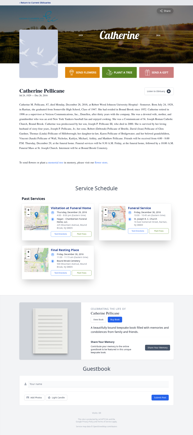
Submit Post (160, 397)
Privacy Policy (88, 421)
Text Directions (60, 234)
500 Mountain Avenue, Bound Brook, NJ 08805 (72, 265)
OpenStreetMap (99, 426)
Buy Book (115, 319)
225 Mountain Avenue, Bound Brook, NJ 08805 (72, 226)
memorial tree (55, 162)
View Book (98, 319)
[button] (36, 215)
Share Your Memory (158, 347)
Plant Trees (81, 234)
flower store (101, 162)
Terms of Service (105, 421)
